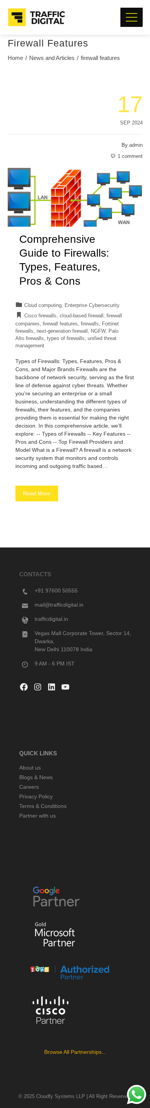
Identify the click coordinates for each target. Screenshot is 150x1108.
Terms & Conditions (43, 806)
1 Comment (130, 156)
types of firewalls (66, 338)
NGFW (98, 331)
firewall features (60, 324)
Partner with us (37, 816)
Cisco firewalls (40, 315)
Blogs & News (36, 777)
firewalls (90, 324)
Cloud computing (43, 305)
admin (136, 145)
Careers (29, 787)
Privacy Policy (36, 796)
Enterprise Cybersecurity (92, 305)
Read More (36, 493)
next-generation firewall (62, 331)
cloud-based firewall (81, 315)
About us (30, 768)
